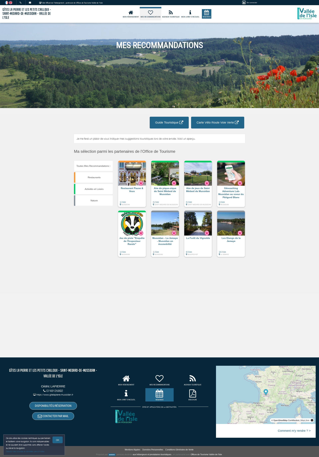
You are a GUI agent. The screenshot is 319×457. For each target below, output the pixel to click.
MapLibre (305, 420)
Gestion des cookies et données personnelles (25, 451)
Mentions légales (132, 450)
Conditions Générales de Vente (179, 450)
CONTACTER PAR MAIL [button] (55, 416)
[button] (132, 185)
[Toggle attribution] (312, 420)
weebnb (112, 455)
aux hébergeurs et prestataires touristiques (152, 454)
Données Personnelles (152, 450)
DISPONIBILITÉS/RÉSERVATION (53, 405)
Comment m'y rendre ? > (294, 430)
